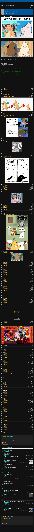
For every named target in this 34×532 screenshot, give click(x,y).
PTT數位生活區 (3, 3)
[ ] (6, 451)
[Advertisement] (17, 81)
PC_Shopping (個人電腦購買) (10, 3)
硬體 (7, 436)
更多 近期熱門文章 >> (17, 478)
